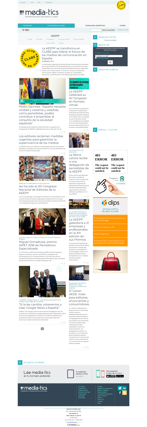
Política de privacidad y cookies (91, 408)
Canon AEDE (50, 43)
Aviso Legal (101, 408)
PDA (32, 2)
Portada (45, 408)
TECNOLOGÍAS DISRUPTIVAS (95, 25)
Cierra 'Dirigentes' (101, 234)
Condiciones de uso (103, 58)
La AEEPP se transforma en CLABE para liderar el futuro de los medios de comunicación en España (64, 53)
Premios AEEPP (79, 39)
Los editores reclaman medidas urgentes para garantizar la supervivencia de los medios (41, 139)
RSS (39, 2)
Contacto (79, 422)
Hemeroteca (51, 408)
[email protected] (72, 422)
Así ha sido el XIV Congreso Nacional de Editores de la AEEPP (38, 190)
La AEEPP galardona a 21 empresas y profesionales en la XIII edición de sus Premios (79, 229)
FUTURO (122, 25)
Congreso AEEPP (63, 39)
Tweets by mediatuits (110, 40)
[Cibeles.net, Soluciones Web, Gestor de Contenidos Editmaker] (73, 424)
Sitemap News (66, 408)
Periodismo (50, 39)
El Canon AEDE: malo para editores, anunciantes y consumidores (79, 297)
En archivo (23, 2)
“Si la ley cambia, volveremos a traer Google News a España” (40, 306)
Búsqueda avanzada (123, 29)
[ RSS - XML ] (80, 408)
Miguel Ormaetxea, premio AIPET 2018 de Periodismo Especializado (38, 245)
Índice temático (58, 408)
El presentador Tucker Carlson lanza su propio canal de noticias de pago (109, 242)
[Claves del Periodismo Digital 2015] (110, 185)
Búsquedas (73, 408)
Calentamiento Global (56, 25)
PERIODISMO (27, 25)
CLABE (29, 39)
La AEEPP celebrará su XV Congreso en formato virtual (78, 98)
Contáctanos (49, 2)
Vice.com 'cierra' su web (104, 227)
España (61, 43)
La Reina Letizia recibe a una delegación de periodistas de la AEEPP (79, 163)
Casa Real (39, 39)
